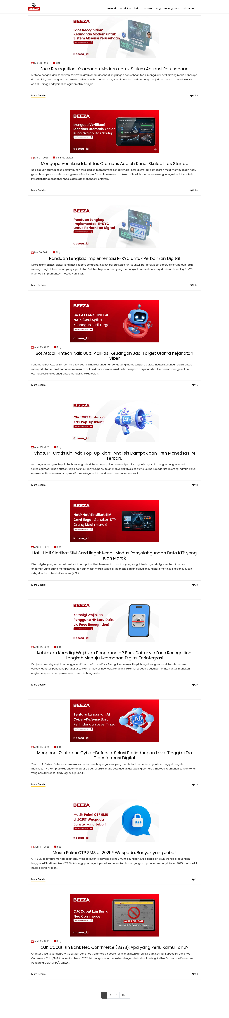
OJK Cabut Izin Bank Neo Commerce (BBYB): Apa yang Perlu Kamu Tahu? (114, 947)
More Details (38, 95)
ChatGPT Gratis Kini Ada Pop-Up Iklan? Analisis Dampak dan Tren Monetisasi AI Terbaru (114, 455)
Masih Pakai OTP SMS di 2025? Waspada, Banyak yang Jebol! (114, 853)
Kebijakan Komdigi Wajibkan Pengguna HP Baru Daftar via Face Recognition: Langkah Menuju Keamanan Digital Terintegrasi (114, 655)
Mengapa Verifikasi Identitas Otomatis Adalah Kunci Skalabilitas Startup (114, 163)
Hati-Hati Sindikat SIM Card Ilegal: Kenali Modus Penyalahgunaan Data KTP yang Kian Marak (114, 555)
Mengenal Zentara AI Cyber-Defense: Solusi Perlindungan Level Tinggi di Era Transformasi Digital (114, 755)
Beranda (112, 7)
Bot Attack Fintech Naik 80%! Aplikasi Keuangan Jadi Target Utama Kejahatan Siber (114, 355)
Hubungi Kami (171, 7)
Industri (148, 7)
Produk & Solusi (129, 7)
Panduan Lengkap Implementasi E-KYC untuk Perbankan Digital (114, 258)
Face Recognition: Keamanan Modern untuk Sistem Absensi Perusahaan (114, 69)
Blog (158, 7)
